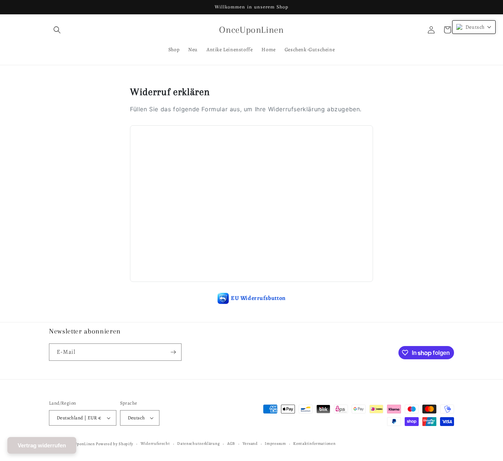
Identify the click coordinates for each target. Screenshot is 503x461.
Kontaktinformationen (314, 443)
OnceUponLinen (79, 444)
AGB (231, 443)
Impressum (275, 443)
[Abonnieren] (173, 352)
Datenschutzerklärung (198, 443)
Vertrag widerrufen (42, 445)
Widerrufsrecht (155, 443)
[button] (57, 30)
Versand (250, 443)
